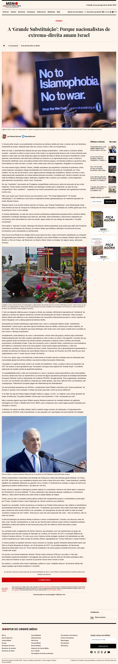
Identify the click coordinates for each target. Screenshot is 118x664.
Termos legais (46, 660)
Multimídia (51, 12)
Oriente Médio (6, 640)
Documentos (65, 643)
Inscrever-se (110, 202)
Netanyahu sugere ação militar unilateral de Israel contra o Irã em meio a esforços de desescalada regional (98, 148)
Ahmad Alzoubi (36, 638)
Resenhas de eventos (9, 648)
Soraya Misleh (36, 643)
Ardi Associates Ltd (110, 660)
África (4, 635)
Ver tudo (112, 142)
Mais (58, 12)
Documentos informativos (69, 635)
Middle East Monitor (45, 587)
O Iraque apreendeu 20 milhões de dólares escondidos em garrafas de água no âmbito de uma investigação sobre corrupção (98, 188)
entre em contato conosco (54, 590)
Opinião (13, 12)
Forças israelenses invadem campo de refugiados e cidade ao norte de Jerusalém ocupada (98, 158)
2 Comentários (13, 46)
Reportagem (65, 640)
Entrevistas (64, 645)
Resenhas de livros (8, 645)
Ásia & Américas (7, 638)
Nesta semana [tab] (100, 617)
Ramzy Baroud (15, 136)
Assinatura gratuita (94, 12)
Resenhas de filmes (8, 651)
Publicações (41, 12)
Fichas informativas (67, 638)
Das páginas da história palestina (42, 653)
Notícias (6, 12)
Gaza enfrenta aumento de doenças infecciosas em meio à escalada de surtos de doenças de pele (98, 178)
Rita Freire (34, 640)
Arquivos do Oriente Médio (40, 648)
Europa (4, 643)
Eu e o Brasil (35, 651)
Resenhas (21, 12)
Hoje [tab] (92, 617)
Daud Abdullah (36, 635)
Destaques (31, 12)
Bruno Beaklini (36, 645)
